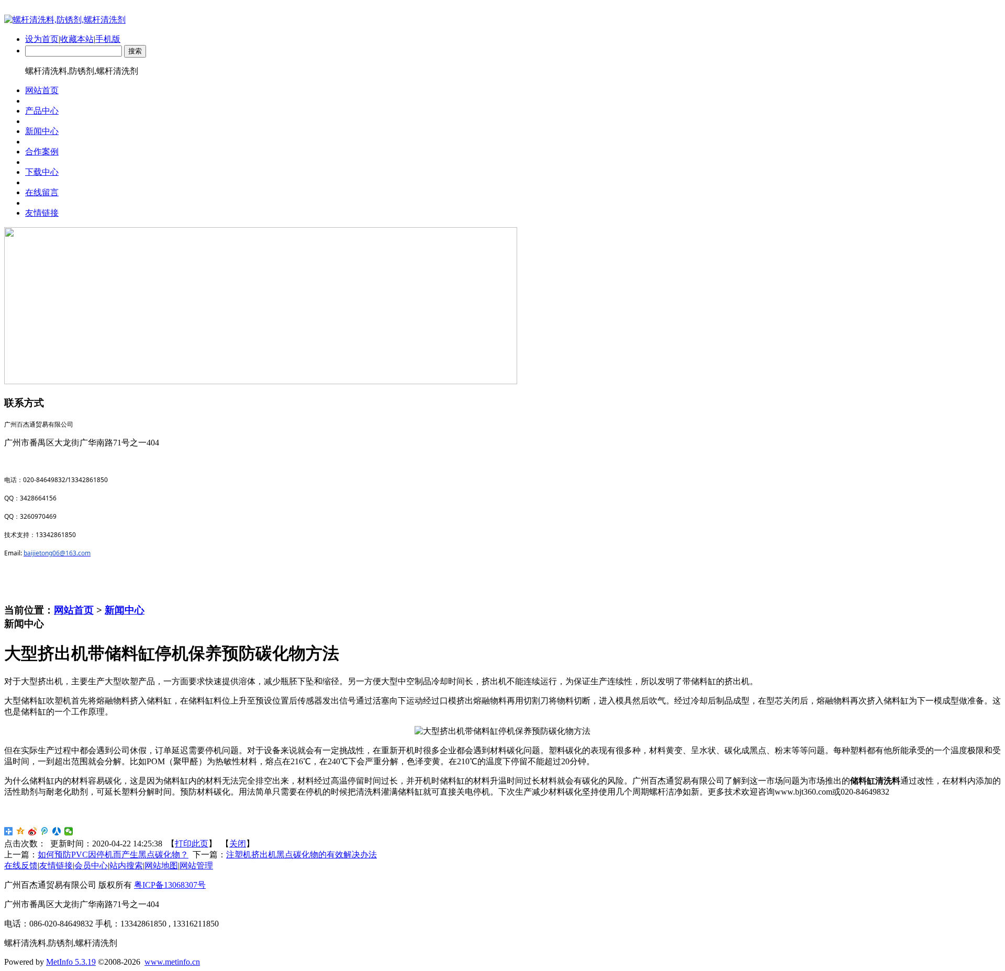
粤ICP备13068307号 (170, 884)
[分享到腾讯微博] (44, 831)
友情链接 (56, 865)
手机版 (107, 39)
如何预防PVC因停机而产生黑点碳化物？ (113, 854)
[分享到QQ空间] (20, 831)
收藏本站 (77, 39)
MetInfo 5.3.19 (71, 961)
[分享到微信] (68, 831)
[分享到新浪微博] (32, 831)
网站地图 (161, 865)
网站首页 (74, 610)
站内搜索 (126, 865)
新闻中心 (124, 610)
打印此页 (191, 843)
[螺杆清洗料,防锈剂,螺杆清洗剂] (65, 19)
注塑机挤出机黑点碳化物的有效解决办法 (301, 854)
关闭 (237, 843)
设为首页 (42, 39)
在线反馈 (21, 865)
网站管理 (196, 865)
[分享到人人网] (56, 831)
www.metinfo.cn (172, 961)
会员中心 (91, 865)
